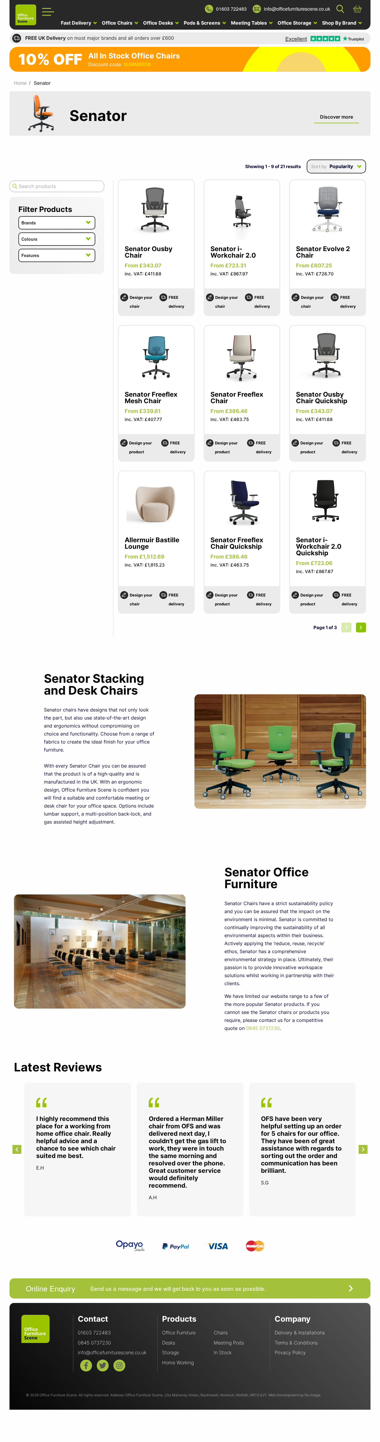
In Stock (223, 1352)
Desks (168, 1343)
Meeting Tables (249, 23)
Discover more (336, 117)
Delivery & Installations (300, 1333)
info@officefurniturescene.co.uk (112, 1352)
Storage (170, 1352)
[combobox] (336, 166)
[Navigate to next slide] (363, 1149)
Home (20, 82)
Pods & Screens (202, 23)
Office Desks (158, 23)
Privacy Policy (290, 1352)
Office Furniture (179, 1333)
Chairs (221, 1333)
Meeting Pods (229, 1343)
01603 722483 (94, 1333)
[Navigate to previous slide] (16, 1149)
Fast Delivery (76, 23)
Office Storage (295, 23)
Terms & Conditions (296, 1343)
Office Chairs (118, 23)
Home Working (178, 1363)
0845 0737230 (263, 1028)
